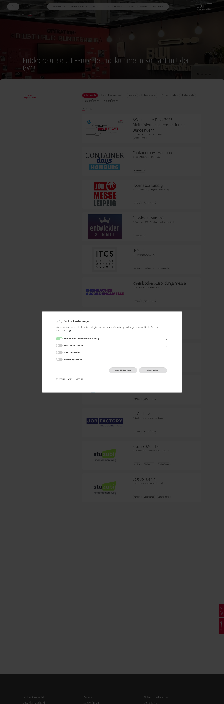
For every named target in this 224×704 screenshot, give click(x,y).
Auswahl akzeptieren (123, 370)
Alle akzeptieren (153, 370)
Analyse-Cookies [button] (72, 352)
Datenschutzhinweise (64, 379)
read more (70, 330)
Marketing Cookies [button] (73, 359)
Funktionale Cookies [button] (73, 346)
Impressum (79, 379)
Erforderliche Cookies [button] (81, 339)
